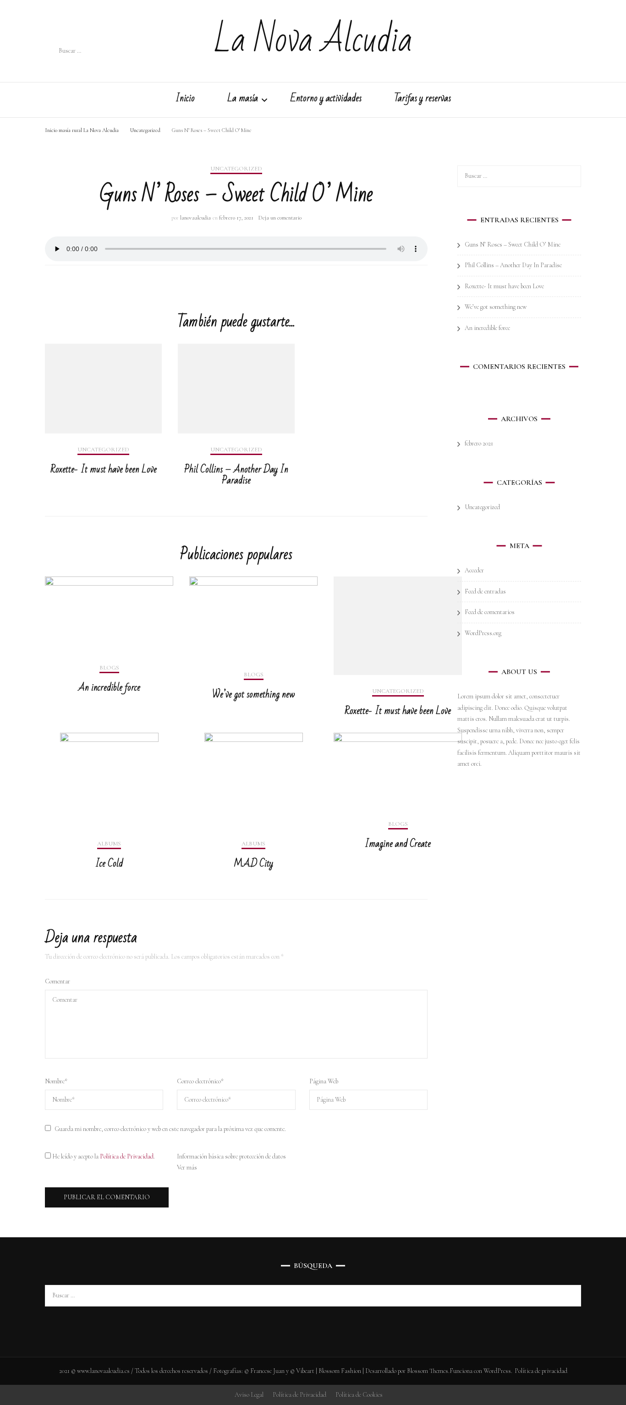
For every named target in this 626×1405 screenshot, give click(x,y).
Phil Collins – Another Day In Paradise (236, 475)
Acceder (474, 570)
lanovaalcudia (195, 217)
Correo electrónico (200, 1081)
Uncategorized (236, 168)
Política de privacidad (541, 1371)
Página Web (323, 1081)
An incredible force (109, 688)
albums (109, 843)
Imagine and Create (398, 844)
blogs (109, 667)
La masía (242, 100)
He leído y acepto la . (103, 1156)
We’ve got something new (253, 694)
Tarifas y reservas (422, 100)
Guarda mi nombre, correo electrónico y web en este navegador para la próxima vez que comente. (170, 1129)
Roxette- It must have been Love (103, 469)
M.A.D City (253, 864)
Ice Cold (109, 864)
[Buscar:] (119, 51)
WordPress (497, 1371)
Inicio (185, 100)
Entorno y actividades (326, 100)
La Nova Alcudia (313, 39)
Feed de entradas (485, 591)
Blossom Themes (427, 1371)
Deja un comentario (280, 217)
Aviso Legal (249, 1395)
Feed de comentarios (490, 612)
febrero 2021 (479, 443)
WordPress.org (483, 633)
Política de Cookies (359, 1395)
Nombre (56, 1081)
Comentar (57, 981)
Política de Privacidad (127, 1156)
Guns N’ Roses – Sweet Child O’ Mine (512, 244)
